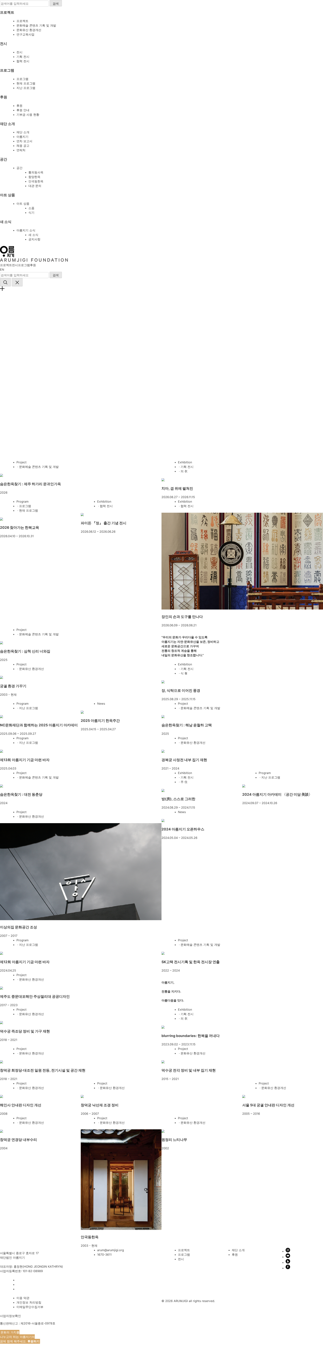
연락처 (20, 150)
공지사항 (34, 239)
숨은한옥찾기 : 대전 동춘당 (21, 794)
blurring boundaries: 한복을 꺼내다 (191, 1036)
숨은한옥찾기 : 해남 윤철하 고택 (187, 725)
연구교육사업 (25, 34)
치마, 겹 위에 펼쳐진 (177, 488)
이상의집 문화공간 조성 (18, 927)
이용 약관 (22, 1298)
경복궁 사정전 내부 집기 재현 (184, 760)
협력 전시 (22, 61)
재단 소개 (22, 132)
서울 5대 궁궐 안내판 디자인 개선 (268, 1105)
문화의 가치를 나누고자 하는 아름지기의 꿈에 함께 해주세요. (19, 1336)
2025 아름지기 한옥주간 (100, 720)
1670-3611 (104, 1254)
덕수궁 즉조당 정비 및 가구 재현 (25, 1031)
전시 (19, 52)
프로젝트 (22, 21)
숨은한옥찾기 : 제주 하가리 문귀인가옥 (30, 484)
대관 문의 (34, 186)
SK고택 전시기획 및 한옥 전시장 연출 (191, 962)
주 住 (184, 782)
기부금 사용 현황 (27, 114)
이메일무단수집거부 (29, 1307)
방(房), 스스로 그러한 (178, 799)
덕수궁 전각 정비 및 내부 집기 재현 (189, 1070)
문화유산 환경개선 (28, 30)
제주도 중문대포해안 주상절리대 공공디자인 (35, 996)
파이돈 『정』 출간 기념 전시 (103, 523)
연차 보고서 (24, 141)
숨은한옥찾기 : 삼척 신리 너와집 (25, 651)
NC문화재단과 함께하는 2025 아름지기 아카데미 (39, 725)
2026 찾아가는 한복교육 (19, 527)
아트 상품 (22, 203)
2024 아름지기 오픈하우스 (183, 829)
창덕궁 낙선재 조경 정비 (100, 1105)
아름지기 (22, 137)
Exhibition (185, 462)
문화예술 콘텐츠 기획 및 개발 (36, 25)
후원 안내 (22, 110)
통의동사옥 (35, 172)
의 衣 (184, 471)
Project (21, 462)
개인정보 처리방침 (28, 1302)
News (101, 703)
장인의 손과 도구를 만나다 (182, 617)
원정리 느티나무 (174, 1140)
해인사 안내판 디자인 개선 (20, 1105)
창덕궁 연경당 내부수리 (18, 1140)
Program (22, 501)
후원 (19, 105)
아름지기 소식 (25, 230)
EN (2, 269)
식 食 (184, 673)
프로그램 (22, 79)
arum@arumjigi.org (110, 1250)
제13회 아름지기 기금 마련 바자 (25, 760)
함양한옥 (34, 177)
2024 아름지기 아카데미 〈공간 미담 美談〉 (277, 794)
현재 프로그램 (25, 83)
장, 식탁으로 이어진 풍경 (181, 690)
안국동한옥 (35, 181)
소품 (31, 208)
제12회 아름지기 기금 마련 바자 (25, 962)
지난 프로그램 (25, 88)
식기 (31, 212)
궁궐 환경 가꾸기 (13, 686)
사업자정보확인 (10, 1316)
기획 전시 (22, 57)
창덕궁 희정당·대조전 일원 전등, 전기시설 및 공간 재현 (42, 1070)
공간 (19, 168)
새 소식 (33, 235)
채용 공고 (22, 145)
